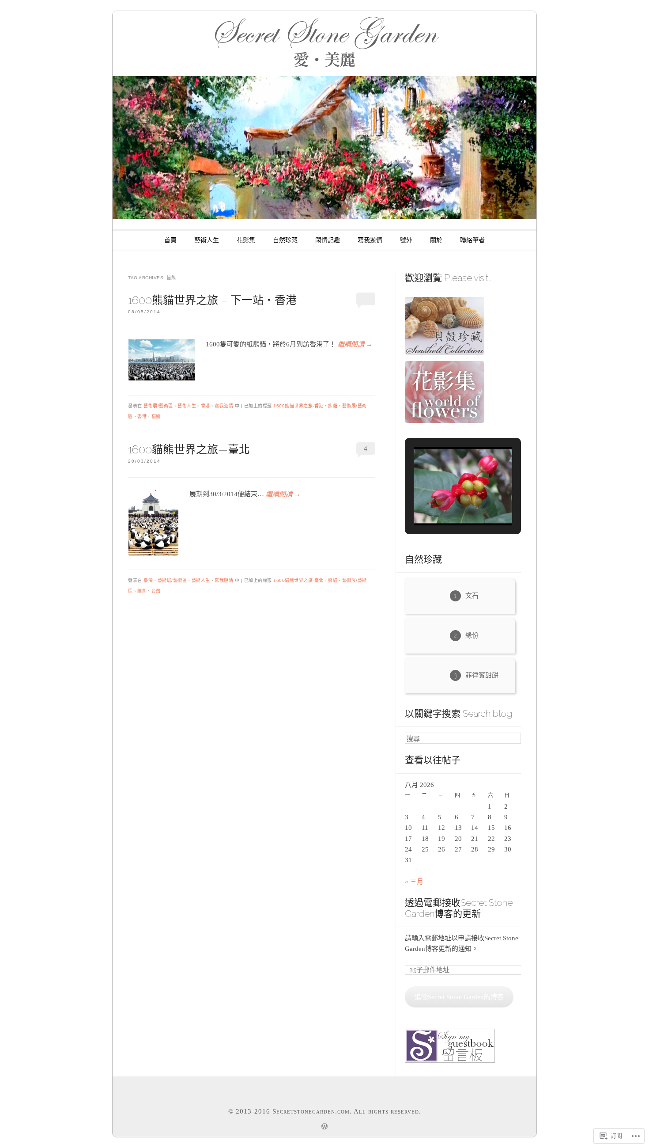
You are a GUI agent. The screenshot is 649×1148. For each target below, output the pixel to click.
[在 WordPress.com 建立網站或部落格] (324, 1128)
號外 (406, 240)
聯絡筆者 (472, 240)
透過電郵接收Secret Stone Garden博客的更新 (459, 908)
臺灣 (148, 580)
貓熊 (156, 416)
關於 (436, 240)
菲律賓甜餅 (481, 675)
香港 (205, 405)
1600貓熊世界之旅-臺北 (298, 580)
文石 (472, 596)
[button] (442, 501)
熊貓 (332, 405)
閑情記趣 (327, 240)
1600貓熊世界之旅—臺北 (189, 449)
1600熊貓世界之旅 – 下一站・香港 (212, 300)
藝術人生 (206, 240)
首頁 (170, 240)
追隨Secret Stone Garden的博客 (459, 996)
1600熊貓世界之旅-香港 (298, 405)
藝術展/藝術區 (158, 405)
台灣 (156, 591)
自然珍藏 (285, 240)
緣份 (472, 635)
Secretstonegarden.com (311, 1111)
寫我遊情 (370, 240)
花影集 (246, 240)
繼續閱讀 (355, 344)
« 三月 (414, 881)
